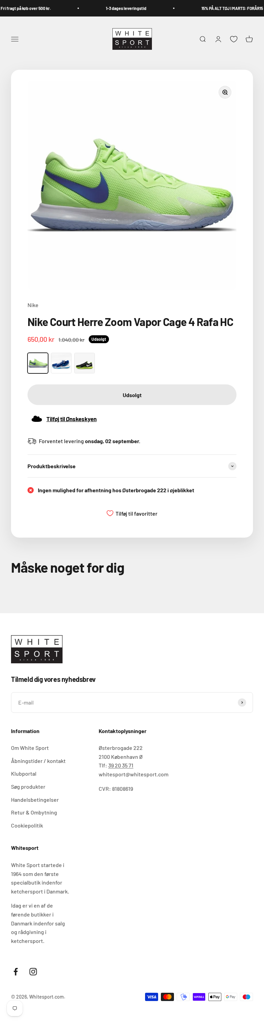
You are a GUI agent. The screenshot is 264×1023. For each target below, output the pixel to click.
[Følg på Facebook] (15, 971)
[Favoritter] (233, 39)
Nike (33, 305)
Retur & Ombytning (34, 812)
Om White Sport (30, 747)
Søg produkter (28, 786)
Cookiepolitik (27, 825)
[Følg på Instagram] (33, 971)
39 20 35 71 (120, 765)
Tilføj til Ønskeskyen (71, 418)
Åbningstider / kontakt (38, 760)
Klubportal (23, 773)
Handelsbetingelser (35, 799)
